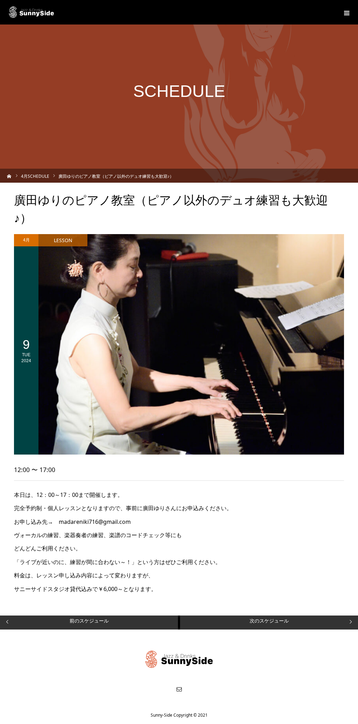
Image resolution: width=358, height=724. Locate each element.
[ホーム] (9, 175)
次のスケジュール (269, 620)
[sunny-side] (31, 12)
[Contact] (179, 689)
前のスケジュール (89, 620)
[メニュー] (346, 12)
